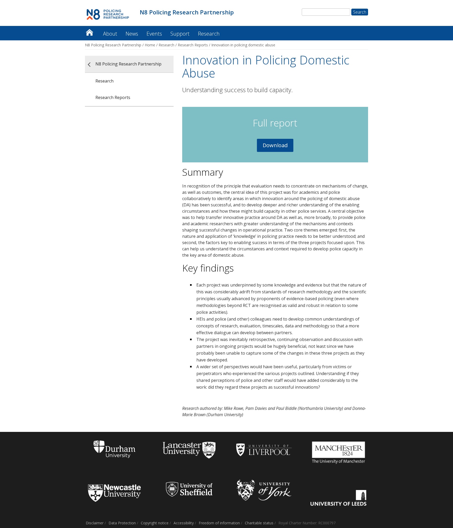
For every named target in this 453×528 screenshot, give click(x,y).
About (110, 33)
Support (180, 33)
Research (209, 33)
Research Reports (193, 44)
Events (154, 33)
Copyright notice (155, 522)
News (132, 33)
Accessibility (184, 522)
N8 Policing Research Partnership (89, 31)
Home (150, 44)
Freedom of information (219, 522)
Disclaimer (95, 522)
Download (275, 145)
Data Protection (122, 522)
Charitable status (259, 522)
